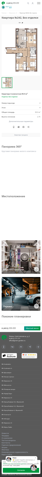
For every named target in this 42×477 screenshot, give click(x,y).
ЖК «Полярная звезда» (8, 389)
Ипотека (5, 450)
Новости (5, 433)
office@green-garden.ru (17, 341)
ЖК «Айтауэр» (6, 419)
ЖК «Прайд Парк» (7, 393)
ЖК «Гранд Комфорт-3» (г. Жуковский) (13, 402)
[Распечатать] (23, 127)
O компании (7, 438)
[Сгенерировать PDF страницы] (18, 127)
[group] (21, 50)
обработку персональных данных (14, 464)
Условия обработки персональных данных (17, 474)
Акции (4, 447)
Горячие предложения (11, 445)
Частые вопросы (9, 440)
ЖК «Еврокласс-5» (7, 398)
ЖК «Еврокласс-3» (7, 423)
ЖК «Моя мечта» (6, 385)
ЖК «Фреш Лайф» (7, 427)
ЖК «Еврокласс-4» (7, 381)
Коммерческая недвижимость (15, 452)
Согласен (21, 470)
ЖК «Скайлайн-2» (7, 368)
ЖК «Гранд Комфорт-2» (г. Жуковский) (13, 406)
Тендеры (5, 436)
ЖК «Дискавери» (6, 372)
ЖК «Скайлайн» (6, 364)
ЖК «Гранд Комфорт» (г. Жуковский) (12, 410)
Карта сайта (7, 454)
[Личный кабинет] (32, 3)
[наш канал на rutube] (21, 347)
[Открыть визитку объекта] (14, 127)
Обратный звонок (32, 328)
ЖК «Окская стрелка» (8, 377)
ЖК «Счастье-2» (6, 414)
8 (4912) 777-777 (13, 3)
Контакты (6, 443)
